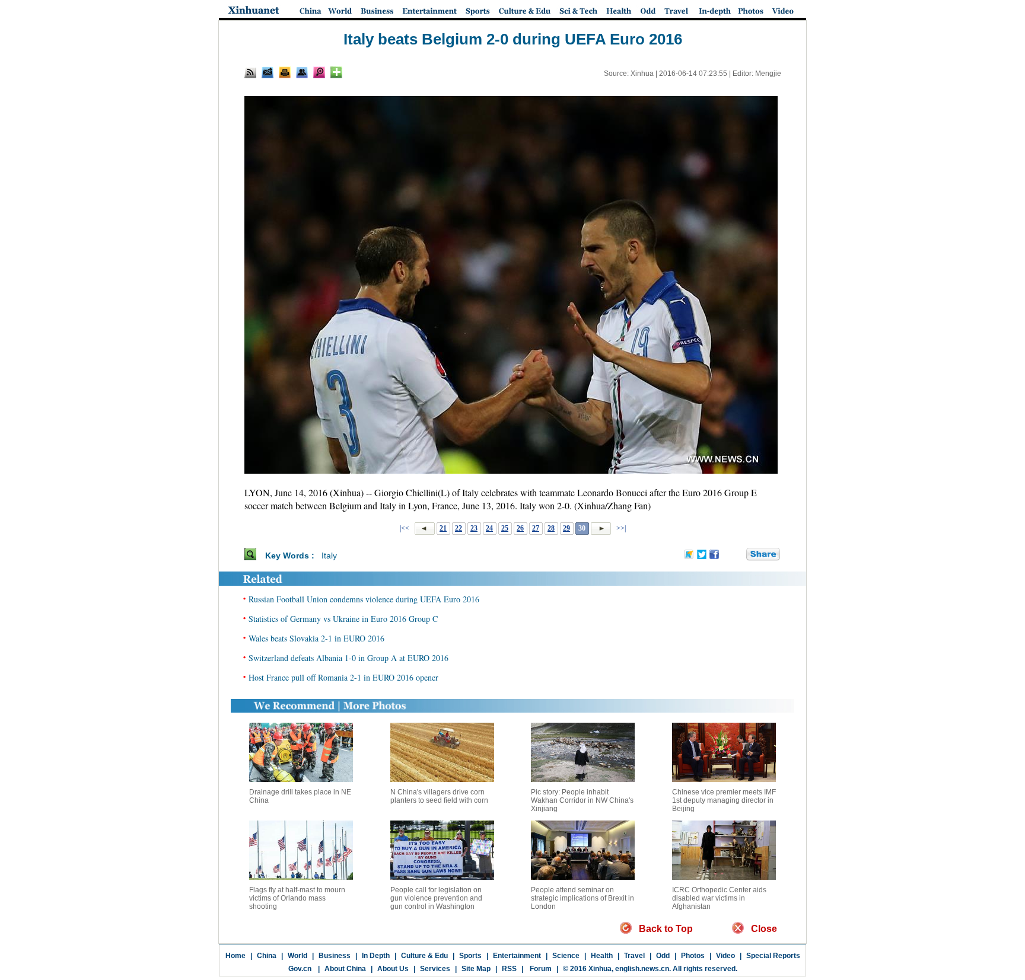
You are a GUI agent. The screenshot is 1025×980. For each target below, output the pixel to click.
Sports (470, 956)
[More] (336, 72)
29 (566, 528)
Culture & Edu (424, 956)
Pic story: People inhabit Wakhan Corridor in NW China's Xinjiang (582, 800)
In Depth (376, 956)
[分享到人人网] (738, 555)
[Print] (285, 72)
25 (504, 528)
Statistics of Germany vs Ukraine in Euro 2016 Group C (343, 618)
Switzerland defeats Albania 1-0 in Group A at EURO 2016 (348, 657)
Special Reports (773, 956)
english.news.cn (642, 969)
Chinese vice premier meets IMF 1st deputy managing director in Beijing (724, 800)
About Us (393, 969)
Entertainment (517, 956)
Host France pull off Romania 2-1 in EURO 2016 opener (343, 677)
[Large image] (319, 72)
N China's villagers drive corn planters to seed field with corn (439, 796)
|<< (404, 528)
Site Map (476, 969)
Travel (634, 956)
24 (489, 528)
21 (443, 528)
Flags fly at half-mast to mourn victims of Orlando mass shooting (297, 898)
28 (551, 528)
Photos (693, 956)
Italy (329, 555)
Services (435, 969)
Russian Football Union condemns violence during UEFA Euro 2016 (364, 599)
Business (335, 956)
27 (535, 528)
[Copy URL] (302, 72)
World (297, 956)
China (266, 956)
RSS (509, 969)
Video (725, 956)
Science (566, 956)
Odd (663, 956)
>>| (620, 528)
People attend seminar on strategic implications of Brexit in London (582, 898)
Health (602, 956)
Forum (540, 969)
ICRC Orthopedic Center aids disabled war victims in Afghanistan (719, 898)
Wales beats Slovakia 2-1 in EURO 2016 (316, 638)
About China (345, 969)
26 (520, 528)
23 (474, 528)
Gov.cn (299, 969)
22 (458, 528)
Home (235, 956)
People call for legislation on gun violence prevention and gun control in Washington (436, 898)
